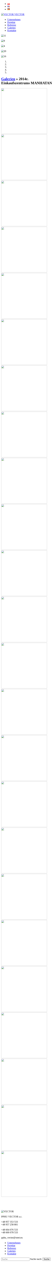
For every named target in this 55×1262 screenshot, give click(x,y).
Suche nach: (36, 1259)
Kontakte (11, 30)
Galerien (11, 27)
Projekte (11, 22)
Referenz (11, 25)
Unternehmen (13, 19)
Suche (46, 1259)
